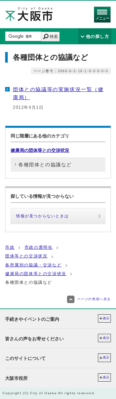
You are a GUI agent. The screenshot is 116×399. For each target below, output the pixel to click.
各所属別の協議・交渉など (33, 265)
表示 (106, 318)
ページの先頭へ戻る (94, 299)
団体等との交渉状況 (26, 256)
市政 (10, 247)
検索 (54, 36)
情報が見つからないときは (42, 216)
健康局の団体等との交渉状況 (40, 150)
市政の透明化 (38, 247)
